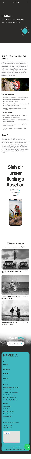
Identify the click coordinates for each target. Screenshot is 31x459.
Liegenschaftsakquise (8, 413)
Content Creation (7, 408)
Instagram (13, 447)
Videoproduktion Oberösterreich (10, 392)
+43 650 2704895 (7, 425)
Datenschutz (6, 378)
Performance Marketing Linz (9, 397)
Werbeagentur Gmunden (9, 390)
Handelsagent (6, 369)
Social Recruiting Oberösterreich (10, 399)
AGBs (4, 381)
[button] (27, 2)
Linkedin (18, 447)
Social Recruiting (7, 406)
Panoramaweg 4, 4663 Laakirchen (11, 422)
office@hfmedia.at (7, 427)
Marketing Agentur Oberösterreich (11, 387)
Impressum (6, 376)
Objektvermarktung (7, 416)
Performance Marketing (8, 411)
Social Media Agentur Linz (9, 394)
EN (3, 2)
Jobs (4, 367)
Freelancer (5, 364)
